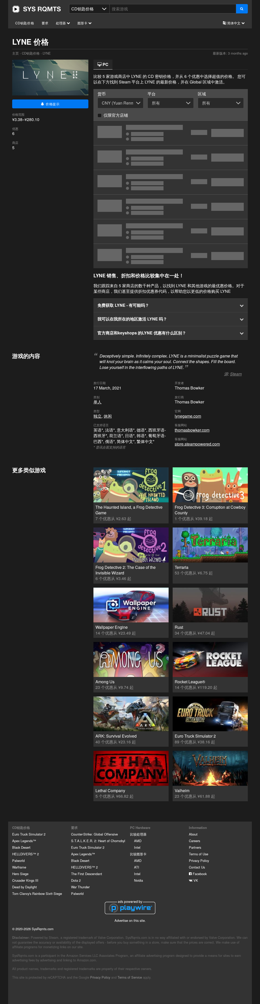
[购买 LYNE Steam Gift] (170, 256)
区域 (202, 94)
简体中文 (233, 23)
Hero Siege (20, 873)
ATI (136, 867)
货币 (102, 94)
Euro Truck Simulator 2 (28, 834)
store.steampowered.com (197, 444)
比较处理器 (138, 834)
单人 (97, 402)
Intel (137, 847)
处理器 (61, 23)
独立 (97, 416)
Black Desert (21, 847)
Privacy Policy (199, 860)
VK (195, 880)
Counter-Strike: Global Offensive (94, 834)
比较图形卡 (138, 854)
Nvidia (138, 880)
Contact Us (197, 867)
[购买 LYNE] (170, 207)
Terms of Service (130, 977)
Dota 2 (76, 880)
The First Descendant (86, 873)
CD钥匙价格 (24, 23)
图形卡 (82, 23)
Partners (195, 847)
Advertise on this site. (130, 920)
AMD (137, 840)
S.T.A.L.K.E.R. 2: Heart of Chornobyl (98, 840)
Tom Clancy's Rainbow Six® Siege (37, 893)
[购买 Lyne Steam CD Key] (170, 182)
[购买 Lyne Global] (170, 133)
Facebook (199, 873)
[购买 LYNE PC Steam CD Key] (170, 157)
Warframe (19, 867)
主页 (36, 9)
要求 (45, 23)
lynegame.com (188, 416)
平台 (152, 94)
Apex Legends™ (24, 840)
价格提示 (52, 103)
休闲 (108, 416)
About (193, 834)
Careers (194, 840)
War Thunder (80, 886)
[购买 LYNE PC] (170, 231)
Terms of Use (198, 854)
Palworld (18, 860)
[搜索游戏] (242, 8)
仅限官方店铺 (116, 115)
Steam (236, 374)
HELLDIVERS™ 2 (25, 854)
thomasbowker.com (192, 430)
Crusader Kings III (25, 880)
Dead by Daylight (24, 886)
